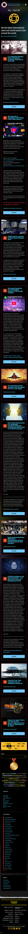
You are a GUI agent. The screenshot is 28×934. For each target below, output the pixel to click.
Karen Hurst (7, 833)
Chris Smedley (8, 868)
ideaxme (23, 779)
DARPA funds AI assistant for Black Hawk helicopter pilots (16, 238)
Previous (8, 744)
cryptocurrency (10, 777)
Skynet (4, 805)
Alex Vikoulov (9, 356)
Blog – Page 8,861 (14, 10)
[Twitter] (12, 928)
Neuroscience (17, 782)
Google (8, 779)
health (11, 779)
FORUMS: (10, 922)
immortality (5, 781)
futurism (17, 102)
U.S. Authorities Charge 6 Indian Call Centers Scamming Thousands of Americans (15, 58)
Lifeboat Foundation (11, 926)
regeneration (12, 784)
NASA (14, 782)
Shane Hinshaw (8, 849)
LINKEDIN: (6, 910)
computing (14, 356)
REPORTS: (16, 916)
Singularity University (8, 803)
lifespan (6, 782)
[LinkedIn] (14, 928)
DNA (4, 799)
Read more (14, 107)
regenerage (6, 784)
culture (13, 777)
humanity (20, 779)
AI (5, 773)
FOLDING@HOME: (6, 918)
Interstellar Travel (11, 780)
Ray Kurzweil (6, 800)
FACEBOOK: (5, 907)
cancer (6, 777)
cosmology (18, 356)
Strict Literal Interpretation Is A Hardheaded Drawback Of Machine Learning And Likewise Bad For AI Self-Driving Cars (16, 426)
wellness (22, 786)
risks (18, 784)
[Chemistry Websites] (14, 764)
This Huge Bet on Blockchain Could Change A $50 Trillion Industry (16, 118)
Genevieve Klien (8, 817)
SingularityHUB (6, 888)
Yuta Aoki (7, 844)
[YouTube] (17, 928)
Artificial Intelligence (19, 773)
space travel (15, 729)
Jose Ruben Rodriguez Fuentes (12, 835)
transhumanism (17, 786)
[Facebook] (9, 928)
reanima (22, 782)
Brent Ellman (8, 858)
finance (4, 652)
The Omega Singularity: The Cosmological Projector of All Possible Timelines (15, 290)
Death (14, 777)
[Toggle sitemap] (23, 4)
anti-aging (13, 773)
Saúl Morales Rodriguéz (11, 102)
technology (10, 786)
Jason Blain (7, 863)
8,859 (23, 744)
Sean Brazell (8, 854)
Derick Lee (8, 208)
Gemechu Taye (9, 392)
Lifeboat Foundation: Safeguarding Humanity (10, 4)
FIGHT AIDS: (7, 916)
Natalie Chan (8, 852)
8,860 (4, 746)
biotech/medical (15, 650)
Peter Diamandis (7, 798)
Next (16, 748)
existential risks (18, 777)
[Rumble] (19, 928)
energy (20, 208)
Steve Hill (7, 856)
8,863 (18, 746)
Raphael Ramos (8, 851)
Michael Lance (8, 861)
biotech (10, 775)
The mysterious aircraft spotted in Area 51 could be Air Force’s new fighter (16, 387)
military (14, 392)
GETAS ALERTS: (17, 910)
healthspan (16, 779)
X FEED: (6, 912)
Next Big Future (6, 885)
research (17, 784)
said (23, 97)
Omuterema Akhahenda (10, 838)
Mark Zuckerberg (7, 806)
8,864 (22, 746)
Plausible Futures (7, 886)
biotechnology (16, 775)
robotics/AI (14, 274)
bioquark (5, 775)
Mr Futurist (5, 883)
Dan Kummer (9, 274)
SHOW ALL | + (5, 870)
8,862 (13, 746)
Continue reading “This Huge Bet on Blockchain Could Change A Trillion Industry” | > (14, 204)
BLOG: (16, 912)
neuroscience (10, 357)
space (24, 784)
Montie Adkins (8, 865)
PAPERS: (16, 920)
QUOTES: (16, 922)
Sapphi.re (23, 926)
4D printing (5, 796)
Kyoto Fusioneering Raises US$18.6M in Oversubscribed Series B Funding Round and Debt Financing (16, 540)
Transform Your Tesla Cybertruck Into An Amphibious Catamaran (15, 682)
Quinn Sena (7, 823)
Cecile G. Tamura (9, 842)
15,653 (9, 748)
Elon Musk (5, 802)
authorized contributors (12, 36)
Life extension (22, 781)
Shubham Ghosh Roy (10, 821)
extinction (22, 777)
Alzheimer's (8, 773)
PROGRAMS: (17, 918)
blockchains (13, 208)
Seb (6, 860)
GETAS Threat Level (14, 902)
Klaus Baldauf (8, 840)
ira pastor (16, 781)
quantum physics (16, 357)
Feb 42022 (5, 59)
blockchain (24, 775)
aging (3, 773)
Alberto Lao (7, 847)
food (13, 509)
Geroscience (6, 880)
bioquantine (24, 773)
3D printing (5, 795)
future (25, 777)
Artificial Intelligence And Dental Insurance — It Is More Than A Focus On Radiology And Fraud (16, 578)
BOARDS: (16, 914)
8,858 (18, 744)
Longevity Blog (6, 881)
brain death (3, 777)
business (17, 208)
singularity (21, 357)
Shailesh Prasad (9, 826)
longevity (10, 782)
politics (20, 782)
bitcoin (20, 775)
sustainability (6, 786)
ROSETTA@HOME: (6, 920)
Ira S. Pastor (8, 867)
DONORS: (9, 914)
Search (25, 756)
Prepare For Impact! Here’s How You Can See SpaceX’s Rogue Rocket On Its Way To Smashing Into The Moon (16, 723)
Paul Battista (8, 828)
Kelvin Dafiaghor (9, 831)
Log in (4, 36)
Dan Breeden (8, 824)
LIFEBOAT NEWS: (17, 907)
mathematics (5, 357)
